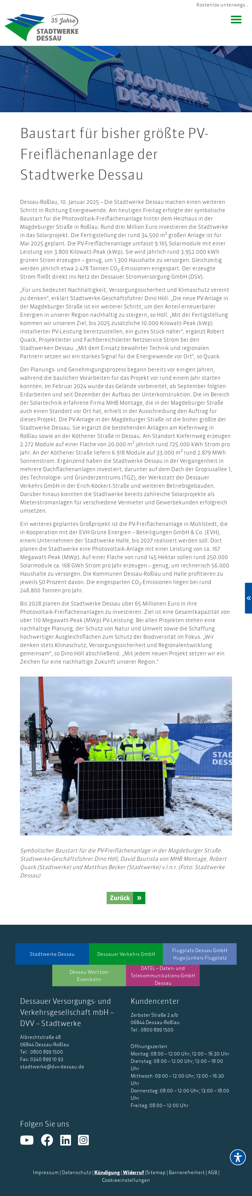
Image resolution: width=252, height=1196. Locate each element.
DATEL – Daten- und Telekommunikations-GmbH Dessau (163, 975)
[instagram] (86, 1143)
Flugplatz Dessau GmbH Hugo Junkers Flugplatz (199, 954)
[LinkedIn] (69, 1143)
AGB (212, 1172)
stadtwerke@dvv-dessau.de (52, 1066)
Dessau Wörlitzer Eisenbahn (89, 975)
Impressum (46, 1172)
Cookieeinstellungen (126, 1180)
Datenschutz (76, 1172)
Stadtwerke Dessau (52, 954)
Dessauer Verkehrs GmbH (126, 954)
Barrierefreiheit (187, 1172)
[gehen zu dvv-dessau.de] (46, 27)
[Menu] (236, 19)
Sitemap (156, 1172)
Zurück (120, 898)
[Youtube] (30, 1143)
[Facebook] (50, 1143)
